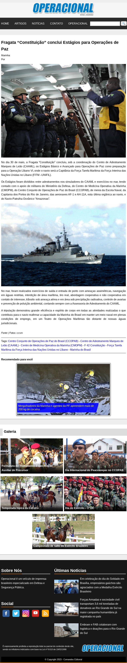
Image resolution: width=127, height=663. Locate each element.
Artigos (20, 23)
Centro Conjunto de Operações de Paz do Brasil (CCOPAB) (43, 341)
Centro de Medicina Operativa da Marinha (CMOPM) (51, 345)
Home (5, 23)
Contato (56, 23)
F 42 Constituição (94, 345)
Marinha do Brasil (80, 349)
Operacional (78, 23)
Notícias (38, 23)
